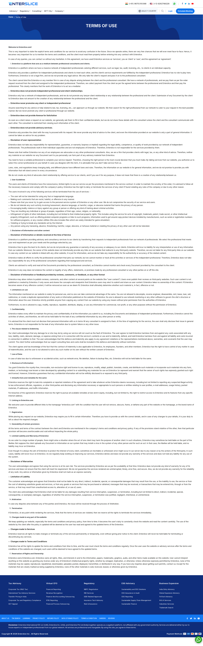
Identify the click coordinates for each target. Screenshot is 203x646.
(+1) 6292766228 (161, 4)
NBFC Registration (91, 589)
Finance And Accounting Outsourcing (60, 597)
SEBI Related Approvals (93, 597)
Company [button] (59, 11)
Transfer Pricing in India (17, 597)
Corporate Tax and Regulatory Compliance (24, 600)
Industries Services (166, 604)
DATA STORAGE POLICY (70, 618)
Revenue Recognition (54, 593)
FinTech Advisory (165, 597)
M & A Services (165, 600)
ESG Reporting (127, 597)
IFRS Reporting (52, 600)
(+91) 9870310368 (137, 4)
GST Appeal (13, 604)
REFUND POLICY (53, 618)
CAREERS (102, 618)
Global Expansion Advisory (169, 593)
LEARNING (26, 618)
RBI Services (89, 593)
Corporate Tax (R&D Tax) (18, 589)
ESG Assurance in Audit (130, 593)
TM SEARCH (16, 618)
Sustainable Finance (129, 604)
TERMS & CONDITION (89, 618)
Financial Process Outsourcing (57, 604)
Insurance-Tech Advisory (93, 600)
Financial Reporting (53, 589)
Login (170, 11)
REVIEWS (111, 618)
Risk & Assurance (90, 604)
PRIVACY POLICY (39, 618)
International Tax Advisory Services (21, 593)
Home (10, 17)
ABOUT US (5, 618)
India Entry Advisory (166, 589)
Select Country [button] (148, 11)
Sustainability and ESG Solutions (134, 589)
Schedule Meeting (185, 11)
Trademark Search (166, 608)
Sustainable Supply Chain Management (136, 600)
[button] (162, 11)
